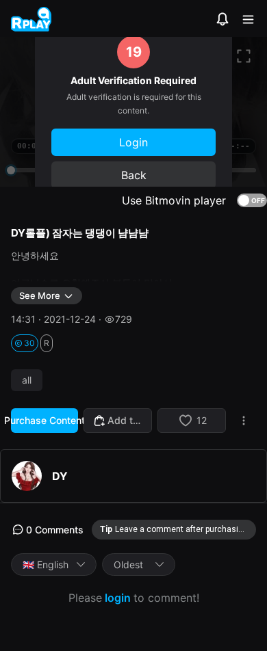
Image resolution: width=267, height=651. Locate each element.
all (26, 380)
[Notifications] (222, 19)
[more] (243, 420)
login (118, 597)
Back (134, 175)
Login (133, 142)
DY (60, 476)
